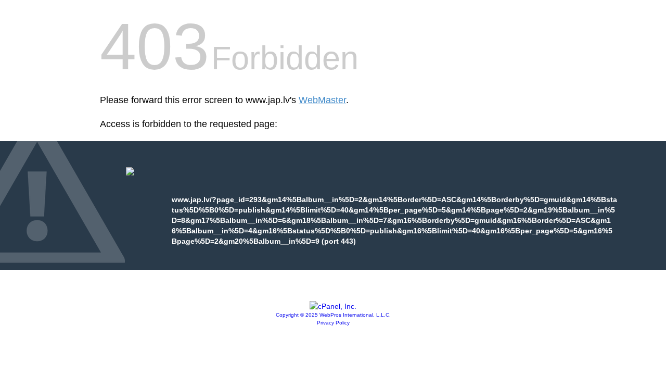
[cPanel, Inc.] (333, 306)
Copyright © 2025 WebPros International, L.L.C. (333, 315)
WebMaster (322, 100)
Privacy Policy (333, 323)
